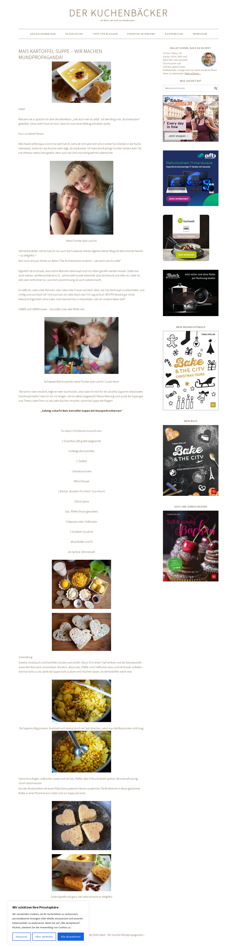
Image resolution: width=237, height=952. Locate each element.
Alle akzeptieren (71, 936)
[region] (48, 923)
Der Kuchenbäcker (118, 12)
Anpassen (21, 936)
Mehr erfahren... (193, 73)
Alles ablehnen (44, 936)
